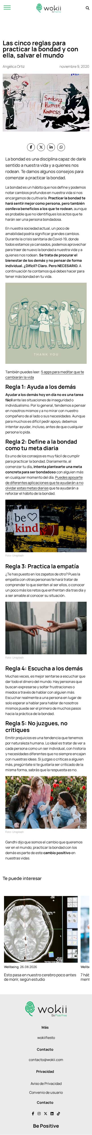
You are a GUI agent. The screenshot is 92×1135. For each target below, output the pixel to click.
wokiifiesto (46, 1037)
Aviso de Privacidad (46, 1083)
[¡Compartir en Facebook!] (31, 147)
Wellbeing (11, 967)
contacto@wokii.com (46, 1059)
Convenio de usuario (46, 1092)
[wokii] (48, 8)
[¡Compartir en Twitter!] (41, 147)
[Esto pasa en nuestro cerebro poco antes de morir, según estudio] (41, 929)
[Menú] (7, 8)
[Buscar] (87, 8)
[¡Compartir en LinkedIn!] (51, 147)
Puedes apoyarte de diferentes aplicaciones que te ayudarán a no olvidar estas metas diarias (44, 482)
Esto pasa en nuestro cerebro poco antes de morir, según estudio (40, 977)
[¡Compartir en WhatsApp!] (61, 147)
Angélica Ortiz (14, 66)
